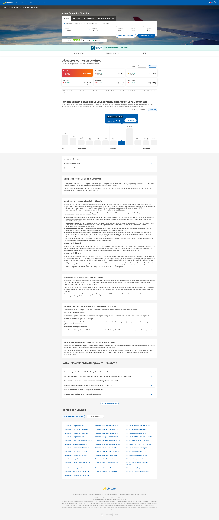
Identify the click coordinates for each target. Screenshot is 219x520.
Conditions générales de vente (80, 494)
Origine (67, 28)
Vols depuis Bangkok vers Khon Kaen (76, 433)
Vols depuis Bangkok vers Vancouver (76, 451)
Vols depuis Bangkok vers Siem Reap (76, 429)
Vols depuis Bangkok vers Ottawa (106, 455)
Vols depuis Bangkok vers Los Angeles (107, 451)
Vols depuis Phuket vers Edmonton (106, 462)
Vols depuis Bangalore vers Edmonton (77, 475)
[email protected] (150, 505)
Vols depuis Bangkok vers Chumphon (107, 433)
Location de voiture (41, 3)
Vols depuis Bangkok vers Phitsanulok (138, 426)
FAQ (144, 53)
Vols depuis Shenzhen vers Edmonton (77, 471)
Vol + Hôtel (30, 3)
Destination (94, 28)
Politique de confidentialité (111, 494)
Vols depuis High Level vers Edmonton (107, 444)
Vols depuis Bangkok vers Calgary (136, 448)
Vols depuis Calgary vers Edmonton (106, 437)
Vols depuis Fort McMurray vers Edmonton (139, 437)
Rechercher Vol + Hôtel (126, 36)
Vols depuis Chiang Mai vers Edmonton (77, 462)
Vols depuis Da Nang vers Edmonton (76, 468)
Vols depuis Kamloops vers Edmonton (137, 440)
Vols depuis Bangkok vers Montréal (137, 455)
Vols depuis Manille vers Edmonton (106, 471)
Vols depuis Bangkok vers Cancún (137, 459)
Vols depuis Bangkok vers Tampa (105, 459)
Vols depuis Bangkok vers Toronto (75, 455)
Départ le (120, 28)
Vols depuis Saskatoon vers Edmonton (107, 440)
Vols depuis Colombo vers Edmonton (137, 471)
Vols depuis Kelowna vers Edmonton (76, 444)
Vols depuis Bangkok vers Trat (74, 426)
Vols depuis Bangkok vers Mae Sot (136, 429)
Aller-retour (141, 66)
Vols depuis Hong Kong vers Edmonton (138, 468)
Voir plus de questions (110, 403)
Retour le (134, 28)
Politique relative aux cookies (95, 494)
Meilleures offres (78, 53)
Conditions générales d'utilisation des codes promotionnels (132, 494)
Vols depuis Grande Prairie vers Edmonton (78, 440)
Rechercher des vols (146, 36)
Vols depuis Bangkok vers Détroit (136, 451)
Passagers (149, 28)
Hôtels (23, 3)
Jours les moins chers (113, 53)
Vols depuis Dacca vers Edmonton (106, 468)
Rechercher (130, 120)
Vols (17, 3)
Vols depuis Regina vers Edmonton (106, 448)
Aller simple (152, 66)
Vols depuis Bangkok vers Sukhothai (106, 429)
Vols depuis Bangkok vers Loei (74, 437)
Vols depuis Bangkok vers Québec (75, 459)
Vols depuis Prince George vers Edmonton (139, 444)
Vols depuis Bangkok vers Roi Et (136, 433)
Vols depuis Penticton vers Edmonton (77, 448)
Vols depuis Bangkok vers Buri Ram (106, 426)
